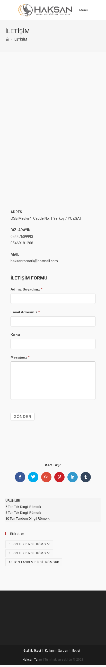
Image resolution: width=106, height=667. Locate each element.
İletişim (77, 650)
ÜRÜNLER (12, 500)
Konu (15, 335)
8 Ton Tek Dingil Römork (23, 513)
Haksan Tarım (32, 659)
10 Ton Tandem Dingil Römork (27, 518)
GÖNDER (22, 416)
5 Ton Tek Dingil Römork (23, 507)
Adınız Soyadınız (26, 289)
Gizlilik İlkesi (32, 650)
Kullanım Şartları (56, 650)
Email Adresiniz (25, 312)
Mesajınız (20, 357)
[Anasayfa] (7, 39)
